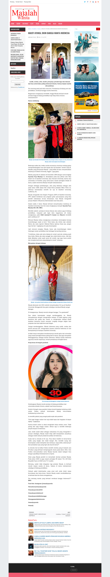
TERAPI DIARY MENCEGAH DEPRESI (37, 514)
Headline (13, 68)
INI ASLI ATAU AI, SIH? (41, 544)
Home (12, 24)
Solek (37, 24)
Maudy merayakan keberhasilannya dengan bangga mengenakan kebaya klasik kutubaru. (53, 302)
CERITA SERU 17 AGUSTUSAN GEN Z (16, 38)
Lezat (31, 24)
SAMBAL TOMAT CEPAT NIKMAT (63, 515)
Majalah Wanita (55, 574)
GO (98, 29)
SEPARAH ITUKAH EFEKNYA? (16, 34)
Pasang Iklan (27, 1)
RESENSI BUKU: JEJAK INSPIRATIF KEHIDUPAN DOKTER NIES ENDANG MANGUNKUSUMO (17, 57)
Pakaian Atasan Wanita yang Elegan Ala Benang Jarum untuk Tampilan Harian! (17, 45)
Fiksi (49, 24)
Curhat (43, 24)
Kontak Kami (19, 1)
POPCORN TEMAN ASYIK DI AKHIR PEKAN (17, 51)
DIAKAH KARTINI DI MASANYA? (44, 529)
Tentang (12, 1)
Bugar (60, 24)
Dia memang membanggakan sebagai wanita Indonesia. (55, 401)
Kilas (54, 24)
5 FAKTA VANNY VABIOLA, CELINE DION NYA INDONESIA (88, 128)
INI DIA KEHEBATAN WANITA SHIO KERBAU (86, 133)
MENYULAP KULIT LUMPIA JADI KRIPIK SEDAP (49, 523)
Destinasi (25, 24)
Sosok (18, 24)
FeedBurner (21, 87)
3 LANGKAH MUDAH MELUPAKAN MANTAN (86, 138)
